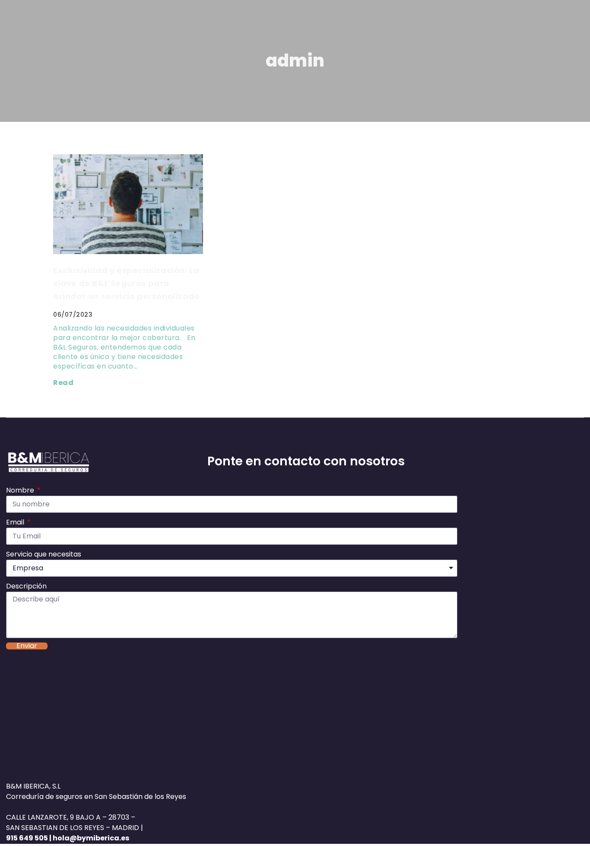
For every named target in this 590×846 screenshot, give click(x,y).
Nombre (21, 490)
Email (16, 522)
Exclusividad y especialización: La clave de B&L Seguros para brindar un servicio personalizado (126, 283)
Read (63, 383)
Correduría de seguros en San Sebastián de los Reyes (96, 796)
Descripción (26, 586)
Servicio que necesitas (43, 554)
